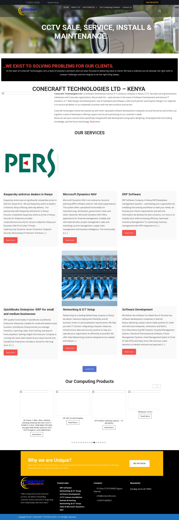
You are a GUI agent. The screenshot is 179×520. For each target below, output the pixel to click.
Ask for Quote (152, 2)
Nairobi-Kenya (53, 2)
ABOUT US (75, 7)
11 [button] (94, 442)
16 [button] (105, 442)
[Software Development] (149, 278)
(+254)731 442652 (32, 2)
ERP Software (66, 488)
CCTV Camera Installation (71, 497)
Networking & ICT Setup (70, 491)
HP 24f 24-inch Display (35, 418)
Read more (95, 121)
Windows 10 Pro (107, 412)
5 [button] (81, 442)
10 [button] (92, 442)
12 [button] (96, 442)
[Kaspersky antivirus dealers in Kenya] (30, 163)
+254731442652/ (104, 500)
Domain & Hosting (68, 500)
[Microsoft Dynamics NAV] (89, 163)
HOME (66, 7)
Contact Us (127, 7)
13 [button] (98, 442)
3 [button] (76, 442)
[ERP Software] (149, 163)
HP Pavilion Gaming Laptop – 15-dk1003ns (71, 421)
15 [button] (103, 442)
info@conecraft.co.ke (106, 496)
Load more (89, 369)
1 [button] (72, 442)
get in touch (139, 463)
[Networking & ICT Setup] (89, 278)
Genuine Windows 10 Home (144, 421)
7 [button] (85, 442)
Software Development (70, 494)
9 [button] (89, 442)
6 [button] (83, 442)
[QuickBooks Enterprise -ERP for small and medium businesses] (30, 278)
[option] (35, 407)
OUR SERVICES (89, 7)
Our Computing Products (110, 7)
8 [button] (87, 442)
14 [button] (100, 442)
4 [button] (79, 442)
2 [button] (74, 442)
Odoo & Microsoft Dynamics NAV (72, 508)
